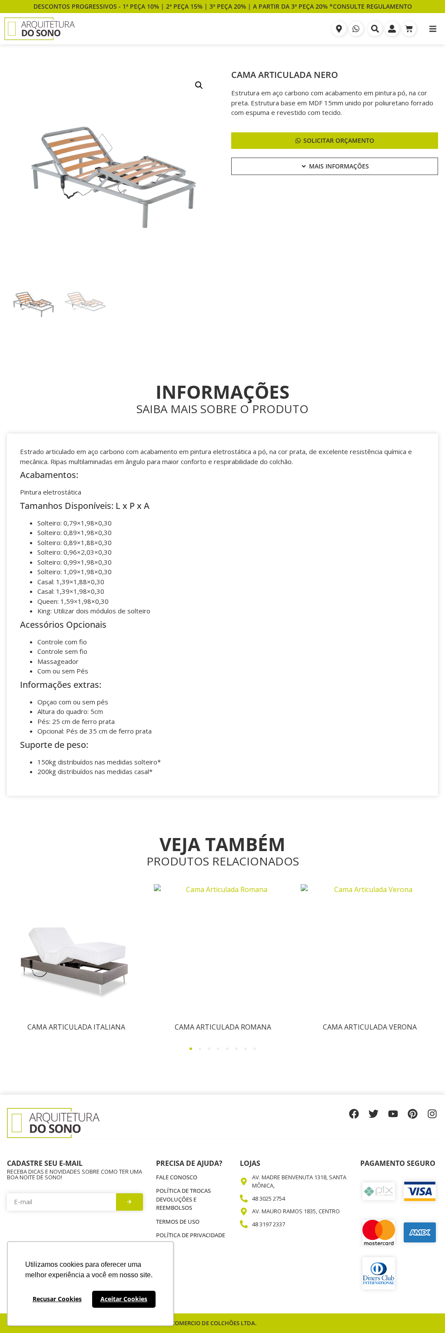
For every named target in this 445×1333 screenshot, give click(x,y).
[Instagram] (432, 1114)
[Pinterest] (412, 1114)
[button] (433, 29)
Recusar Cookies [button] (57, 1299)
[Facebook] (354, 1114)
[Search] (375, 28)
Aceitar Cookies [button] (123, 1299)
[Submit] (129, 1202)
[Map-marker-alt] (339, 28)
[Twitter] (373, 1114)
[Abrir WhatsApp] (423, 1311)
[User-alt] (392, 28)
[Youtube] (393, 1114)
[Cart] (409, 28)
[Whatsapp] (356, 28)
